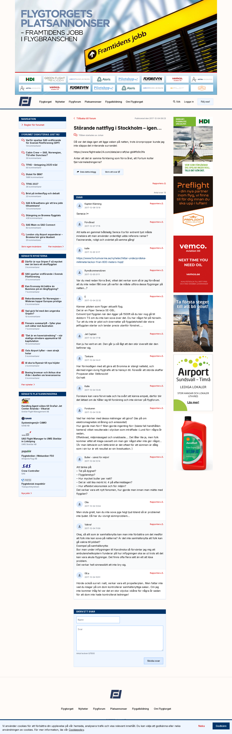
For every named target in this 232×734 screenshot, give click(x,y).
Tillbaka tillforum (86, 118)
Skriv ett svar (111, 172)
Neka (201, 726)
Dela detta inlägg (88, 172)
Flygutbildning (113, 101)
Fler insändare (55, 246)
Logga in (189, 101)
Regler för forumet (34, 124)
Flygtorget (45, 101)
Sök (178, 101)
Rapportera (158, 183)
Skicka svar (153, 660)
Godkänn (221, 726)
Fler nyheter (27, 384)
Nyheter (60, 101)
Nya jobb (25, 493)
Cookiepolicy (76, 729)
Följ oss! (205, 101)
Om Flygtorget (134, 101)
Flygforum (75, 101)
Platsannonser (93, 101)
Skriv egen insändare (31, 246)
